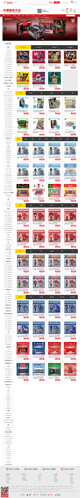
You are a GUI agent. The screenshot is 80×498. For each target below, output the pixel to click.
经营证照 (35, 491)
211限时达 (24, 477)
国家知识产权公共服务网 (57, 495)
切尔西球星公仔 (8, 308)
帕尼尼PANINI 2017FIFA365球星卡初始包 (38, 132)
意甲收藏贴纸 (8, 239)
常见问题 (7, 480)
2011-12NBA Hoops (8, 135)
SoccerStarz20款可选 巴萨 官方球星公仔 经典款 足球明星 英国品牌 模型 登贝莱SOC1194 (70, 269)
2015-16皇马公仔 (8, 355)
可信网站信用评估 (22, 495)
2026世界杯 (8, 49)
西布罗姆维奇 (8, 397)
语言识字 (44, 4)
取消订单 (55, 481)
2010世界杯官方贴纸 (8, 74)
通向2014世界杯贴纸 (8, 72)
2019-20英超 (8, 206)
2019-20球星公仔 (8, 320)
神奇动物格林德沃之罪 (8, 436)
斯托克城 (8, 406)
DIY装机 (71, 477)
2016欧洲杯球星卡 (8, 219)
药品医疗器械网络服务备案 (35, 488)
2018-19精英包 (8, 251)
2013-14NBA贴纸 (8, 129)
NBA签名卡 (33, 15)
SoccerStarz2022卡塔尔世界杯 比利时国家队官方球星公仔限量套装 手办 (22, 198)
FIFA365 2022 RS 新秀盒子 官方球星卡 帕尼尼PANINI (54, 132)
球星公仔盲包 (8, 249)
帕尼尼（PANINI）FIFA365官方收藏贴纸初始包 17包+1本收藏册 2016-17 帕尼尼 (54, 111)
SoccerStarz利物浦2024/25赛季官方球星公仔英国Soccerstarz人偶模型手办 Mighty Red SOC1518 (22, 223)
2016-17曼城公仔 (8, 300)
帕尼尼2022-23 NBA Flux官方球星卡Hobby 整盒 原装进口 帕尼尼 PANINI (22, 86)
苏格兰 (8, 164)
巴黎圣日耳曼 (8, 195)
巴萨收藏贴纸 (8, 344)
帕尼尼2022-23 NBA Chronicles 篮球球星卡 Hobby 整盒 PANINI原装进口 (54, 86)
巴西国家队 (8, 149)
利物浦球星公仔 (8, 261)
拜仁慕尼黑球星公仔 (8, 360)
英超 (23, 15)
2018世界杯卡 (8, 55)
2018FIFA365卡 (8, 179)
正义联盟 (8, 445)
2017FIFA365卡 (8, 183)
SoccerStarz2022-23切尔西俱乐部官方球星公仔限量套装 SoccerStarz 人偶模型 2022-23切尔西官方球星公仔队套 (38, 356)
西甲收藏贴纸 (8, 246)
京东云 (45, 492)
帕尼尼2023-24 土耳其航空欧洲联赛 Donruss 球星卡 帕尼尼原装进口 (70, 65)
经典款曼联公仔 (8, 368)
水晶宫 (8, 389)
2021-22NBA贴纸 (8, 93)
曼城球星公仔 (8, 289)
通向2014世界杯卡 (8, 70)
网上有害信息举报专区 (43, 495)
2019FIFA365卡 (8, 177)
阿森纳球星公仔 (8, 305)
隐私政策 (61, 486)
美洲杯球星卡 (8, 413)
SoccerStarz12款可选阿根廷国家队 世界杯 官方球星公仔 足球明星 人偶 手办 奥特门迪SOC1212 (22, 178)
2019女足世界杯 (8, 53)
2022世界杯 (8, 51)
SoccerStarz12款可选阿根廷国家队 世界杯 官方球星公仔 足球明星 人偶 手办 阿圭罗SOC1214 (38, 178)
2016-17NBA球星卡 (8, 99)
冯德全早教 (40, 4)
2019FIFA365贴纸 (8, 175)
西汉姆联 (8, 395)
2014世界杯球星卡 (8, 66)
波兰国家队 (8, 159)
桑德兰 (8, 401)
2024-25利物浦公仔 (8, 266)
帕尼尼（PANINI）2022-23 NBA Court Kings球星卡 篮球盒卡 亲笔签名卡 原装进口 (38, 65)
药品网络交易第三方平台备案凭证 (56, 488)
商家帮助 (26, 486)
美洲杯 (8, 410)
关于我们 (8, 486)
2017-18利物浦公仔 (8, 280)
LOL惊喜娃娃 (8, 440)
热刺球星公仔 (8, 310)
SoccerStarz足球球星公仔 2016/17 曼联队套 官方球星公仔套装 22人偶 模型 (22, 356)
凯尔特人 (8, 393)
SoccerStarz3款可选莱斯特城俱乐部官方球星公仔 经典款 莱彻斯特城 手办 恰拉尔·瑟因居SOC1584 (54, 315)
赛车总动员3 (8, 449)
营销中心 (30, 486)
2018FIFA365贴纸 (8, 181)
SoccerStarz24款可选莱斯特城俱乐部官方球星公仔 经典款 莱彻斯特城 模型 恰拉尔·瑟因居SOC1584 (70, 336)
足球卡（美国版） (8, 80)
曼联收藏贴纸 (8, 379)
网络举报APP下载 (50, 495)
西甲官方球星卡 (8, 244)
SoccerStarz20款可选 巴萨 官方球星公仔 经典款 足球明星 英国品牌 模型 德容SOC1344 (54, 290)
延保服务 (71, 478)
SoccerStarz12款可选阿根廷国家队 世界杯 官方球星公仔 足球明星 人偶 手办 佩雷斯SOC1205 (54, 178)
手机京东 (35, 486)
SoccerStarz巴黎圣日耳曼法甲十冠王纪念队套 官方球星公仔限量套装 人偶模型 (22, 377)
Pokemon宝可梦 (8, 464)
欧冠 (8, 424)
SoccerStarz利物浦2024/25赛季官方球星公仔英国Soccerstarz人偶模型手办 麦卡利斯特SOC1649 (70, 223)
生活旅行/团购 (8, 478)
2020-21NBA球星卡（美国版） (8, 95)
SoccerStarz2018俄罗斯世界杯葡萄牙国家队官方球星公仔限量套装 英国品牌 (54, 198)
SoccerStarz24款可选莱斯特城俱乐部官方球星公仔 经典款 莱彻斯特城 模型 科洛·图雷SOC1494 (38, 315)
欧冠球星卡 (8, 427)
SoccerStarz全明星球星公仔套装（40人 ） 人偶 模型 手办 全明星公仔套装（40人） (54, 377)
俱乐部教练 (8, 408)
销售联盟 (44, 486)
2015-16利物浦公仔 (8, 285)
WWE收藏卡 (8, 85)
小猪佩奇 (8, 447)
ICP (28, 488)
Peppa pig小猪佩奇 (8, 438)
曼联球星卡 (8, 377)
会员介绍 (7, 477)
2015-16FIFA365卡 (8, 188)
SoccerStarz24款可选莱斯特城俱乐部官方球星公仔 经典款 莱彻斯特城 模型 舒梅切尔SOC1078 (22, 336)
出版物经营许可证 (41, 489)
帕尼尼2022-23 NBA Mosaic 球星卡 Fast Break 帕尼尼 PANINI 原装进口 (22, 65)
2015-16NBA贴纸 (8, 123)
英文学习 (34, 4)
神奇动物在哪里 (8, 453)
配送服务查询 (24, 478)
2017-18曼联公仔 (8, 370)
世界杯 (19, 15)
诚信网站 (36, 495)
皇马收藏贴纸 (8, 357)
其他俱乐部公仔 (8, 384)
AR (47, 4)
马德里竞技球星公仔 (8, 381)
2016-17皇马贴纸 (8, 353)
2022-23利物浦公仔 (8, 270)
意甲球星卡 (8, 237)
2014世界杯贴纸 (8, 68)
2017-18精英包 (8, 253)
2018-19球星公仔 (8, 322)
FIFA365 (8, 166)
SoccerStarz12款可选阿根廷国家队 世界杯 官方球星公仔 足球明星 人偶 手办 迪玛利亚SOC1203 (38, 157)
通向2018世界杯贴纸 (8, 62)
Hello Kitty (8, 457)
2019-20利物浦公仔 (8, 276)
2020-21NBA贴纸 (8, 97)
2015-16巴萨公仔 (8, 342)
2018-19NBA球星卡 (8, 110)
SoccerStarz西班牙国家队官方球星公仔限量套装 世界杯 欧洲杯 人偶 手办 (70, 198)
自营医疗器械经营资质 (45, 488)
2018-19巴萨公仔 (8, 336)
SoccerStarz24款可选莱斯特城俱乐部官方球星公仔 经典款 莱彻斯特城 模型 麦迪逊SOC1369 (38, 336)
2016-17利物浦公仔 (8, 282)
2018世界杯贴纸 (8, 58)
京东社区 (48, 486)
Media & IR (71, 486)
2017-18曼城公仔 (8, 298)
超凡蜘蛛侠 (8, 462)
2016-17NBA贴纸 (8, 121)
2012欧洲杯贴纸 (8, 232)
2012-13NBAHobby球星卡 (8, 133)
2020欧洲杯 (8, 213)
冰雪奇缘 (8, 455)
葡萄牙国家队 (8, 151)
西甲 (8, 242)
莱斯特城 (8, 387)
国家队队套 (8, 140)
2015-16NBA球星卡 (8, 101)
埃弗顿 (8, 391)
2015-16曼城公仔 (8, 302)
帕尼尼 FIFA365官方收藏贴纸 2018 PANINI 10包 (70, 111)
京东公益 (66, 486)
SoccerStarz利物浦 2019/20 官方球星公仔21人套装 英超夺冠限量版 (54, 356)
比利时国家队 (8, 155)
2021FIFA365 (8, 171)
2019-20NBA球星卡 (8, 108)
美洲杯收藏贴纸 (8, 415)
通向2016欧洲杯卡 (8, 224)
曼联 (8, 366)
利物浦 (8, 197)
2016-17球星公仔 (8, 326)
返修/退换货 (56, 480)
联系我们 (13, 486)
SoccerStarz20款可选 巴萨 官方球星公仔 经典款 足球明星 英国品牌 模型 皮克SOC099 (70, 290)
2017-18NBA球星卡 (8, 114)
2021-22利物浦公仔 (8, 272)
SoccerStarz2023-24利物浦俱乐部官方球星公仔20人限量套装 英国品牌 (70, 356)
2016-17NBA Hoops (8, 118)
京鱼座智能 (72, 482)
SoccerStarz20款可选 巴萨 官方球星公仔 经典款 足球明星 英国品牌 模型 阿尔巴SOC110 (22, 290)
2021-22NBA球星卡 (8, 91)
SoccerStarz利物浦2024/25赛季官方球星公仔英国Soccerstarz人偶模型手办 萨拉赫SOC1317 (38, 223)
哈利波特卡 (8, 434)
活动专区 (39, 15)
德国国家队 (8, 161)
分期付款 (39, 478)
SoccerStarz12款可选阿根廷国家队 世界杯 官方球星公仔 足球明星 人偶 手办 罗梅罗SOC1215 (22, 157)
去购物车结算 (74, 2)
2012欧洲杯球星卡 (8, 230)
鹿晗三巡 (30, 4)
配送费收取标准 (24, 480)
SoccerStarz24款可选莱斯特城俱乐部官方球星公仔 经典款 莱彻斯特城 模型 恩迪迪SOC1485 (54, 336)
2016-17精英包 (8, 256)
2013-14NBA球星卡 (8, 127)
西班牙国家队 (8, 153)
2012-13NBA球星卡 (8, 131)
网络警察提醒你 (29, 495)
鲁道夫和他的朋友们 (8, 442)
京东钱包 (40, 492)
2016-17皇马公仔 (8, 351)
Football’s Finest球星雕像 (8, 194)
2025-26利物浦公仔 (8, 263)
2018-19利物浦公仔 (8, 278)
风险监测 (52, 486)
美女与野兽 (8, 451)
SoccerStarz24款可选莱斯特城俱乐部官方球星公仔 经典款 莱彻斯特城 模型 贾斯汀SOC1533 (70, 315)
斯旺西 (8, 404)
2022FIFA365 (8, 169)
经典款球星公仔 (8, 316)
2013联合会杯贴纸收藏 (8, 422)
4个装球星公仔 (8, 258)
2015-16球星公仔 (8, 328)
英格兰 (8, 145)
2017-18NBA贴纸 (8, 116)
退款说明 (55, 478)
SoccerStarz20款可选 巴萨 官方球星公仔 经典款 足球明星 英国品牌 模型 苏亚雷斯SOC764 (38, 269)
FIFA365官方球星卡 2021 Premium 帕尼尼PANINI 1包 (70, 132)
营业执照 (65, 491)
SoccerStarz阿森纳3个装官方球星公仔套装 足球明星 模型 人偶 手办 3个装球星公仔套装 (70, 377)
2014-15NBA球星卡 (8, 104)
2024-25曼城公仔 (8, 294)
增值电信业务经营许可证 (72, 491)
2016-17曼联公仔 (8, 372)
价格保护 (55, 477)
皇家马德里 (8, 346)
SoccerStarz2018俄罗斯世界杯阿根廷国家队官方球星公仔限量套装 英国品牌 (70, 178)
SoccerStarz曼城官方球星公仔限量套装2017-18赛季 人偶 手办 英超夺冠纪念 (38, 377)
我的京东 (66, 2)
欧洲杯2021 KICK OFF (8, 211)
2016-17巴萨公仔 (8, 340)
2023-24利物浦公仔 (8, 268)
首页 (4, 15)
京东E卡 (71, 480)
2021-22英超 (8, 202)
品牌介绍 (44, 15)
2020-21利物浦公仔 (8, 274)
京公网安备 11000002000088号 (12, 488)
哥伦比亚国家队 (8, 157)
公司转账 (39, 480)
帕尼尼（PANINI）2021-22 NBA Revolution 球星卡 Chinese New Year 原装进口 (38, 86)
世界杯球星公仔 (8, 138)
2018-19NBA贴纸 (8, 112)
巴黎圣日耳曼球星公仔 (8, 313)
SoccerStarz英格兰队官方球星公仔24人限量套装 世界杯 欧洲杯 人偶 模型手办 (38, 198)
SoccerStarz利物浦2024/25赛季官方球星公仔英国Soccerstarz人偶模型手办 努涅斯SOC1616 (54, 244)
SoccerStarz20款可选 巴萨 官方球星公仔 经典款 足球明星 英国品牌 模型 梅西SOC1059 (22, 269)
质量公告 (57, 486)
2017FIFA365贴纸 (8, 185)
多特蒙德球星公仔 (8, 363)
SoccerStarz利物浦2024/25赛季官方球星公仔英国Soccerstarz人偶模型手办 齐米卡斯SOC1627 (23, 244)
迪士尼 (8, 459)
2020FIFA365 (8, 173)
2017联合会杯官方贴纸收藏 (8, 420)
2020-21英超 (8, 204)
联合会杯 (8, 417)
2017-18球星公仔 (8, 324)
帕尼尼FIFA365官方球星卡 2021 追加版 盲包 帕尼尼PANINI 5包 (22, 132)
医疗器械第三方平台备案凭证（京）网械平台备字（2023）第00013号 (50, 491)
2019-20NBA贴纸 (8, 106)
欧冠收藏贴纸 (8, 429)
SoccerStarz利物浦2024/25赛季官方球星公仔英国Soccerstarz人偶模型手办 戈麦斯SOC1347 (70, 244)
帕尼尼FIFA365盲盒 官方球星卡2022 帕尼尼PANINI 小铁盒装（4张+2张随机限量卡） (22, 111)
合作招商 (21, 486)
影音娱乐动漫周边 (8, 431)
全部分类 (8, 15)
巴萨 (8, 331)
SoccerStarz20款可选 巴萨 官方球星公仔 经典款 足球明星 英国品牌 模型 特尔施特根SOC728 (54, 269)
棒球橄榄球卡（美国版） (8, 83)
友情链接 (39, 486)
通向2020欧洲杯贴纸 (8, 217)
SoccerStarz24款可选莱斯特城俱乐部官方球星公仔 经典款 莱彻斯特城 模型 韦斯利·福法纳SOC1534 (22, 315)
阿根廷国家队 (8, 142)
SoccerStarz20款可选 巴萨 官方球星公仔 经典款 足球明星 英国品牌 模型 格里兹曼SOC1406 (38, 290)
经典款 (8, 292)
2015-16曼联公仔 (8, 375)
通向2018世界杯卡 (8, 60)
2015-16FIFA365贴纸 (8, 190)
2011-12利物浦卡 (8, 287)
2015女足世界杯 (8, 64)
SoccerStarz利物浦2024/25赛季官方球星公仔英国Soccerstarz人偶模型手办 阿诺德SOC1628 (54, 223)
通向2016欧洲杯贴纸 (8, 226)
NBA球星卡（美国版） (8, 77)
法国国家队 (8, 147)
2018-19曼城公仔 (8, 296)
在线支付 (39, 477)
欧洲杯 (14, 15)
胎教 (37, 4)
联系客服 (7, 482)
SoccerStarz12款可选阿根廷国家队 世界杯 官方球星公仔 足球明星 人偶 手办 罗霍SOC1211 (70, 157)
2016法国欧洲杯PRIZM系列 (8, 228)
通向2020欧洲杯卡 (8, 215)
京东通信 (71, 481)
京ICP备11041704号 (23, 488)
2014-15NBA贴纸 (8, 125)
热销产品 (28, 15)
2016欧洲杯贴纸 (8, 222)
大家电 (7, 481)
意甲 (8, 235)
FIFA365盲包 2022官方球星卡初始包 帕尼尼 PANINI (38, 111)
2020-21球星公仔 (8, 318)
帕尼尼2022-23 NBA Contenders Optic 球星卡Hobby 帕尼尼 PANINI (54, 65)
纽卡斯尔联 (8, 399)
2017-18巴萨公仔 (8, 338)
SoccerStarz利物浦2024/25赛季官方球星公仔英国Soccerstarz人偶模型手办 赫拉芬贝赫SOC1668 (38, 244)
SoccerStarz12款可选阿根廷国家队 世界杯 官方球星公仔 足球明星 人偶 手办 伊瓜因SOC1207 (54, 157)
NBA (8, 88)
